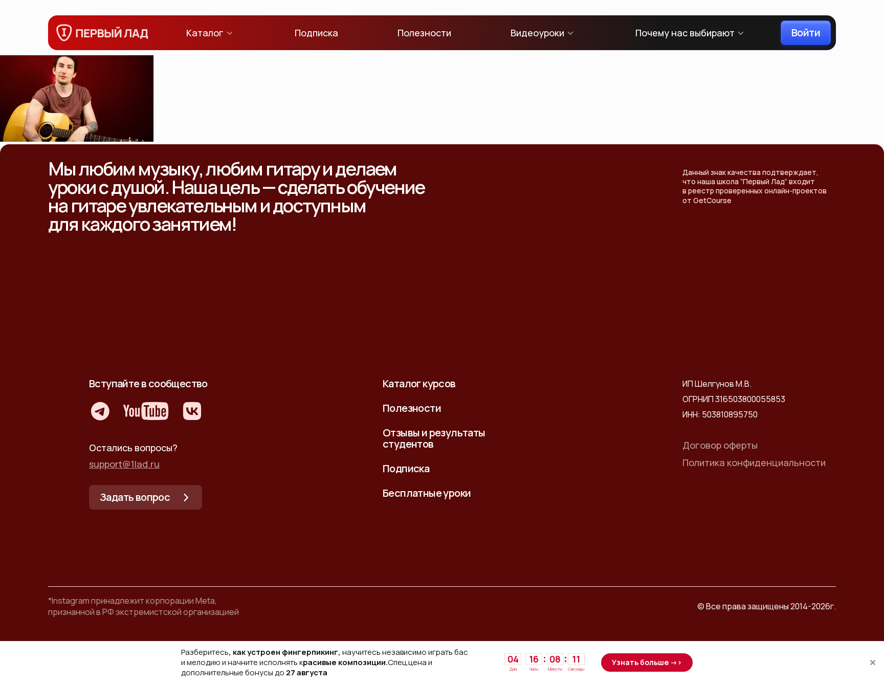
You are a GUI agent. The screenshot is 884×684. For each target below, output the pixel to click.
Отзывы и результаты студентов (434, 438)
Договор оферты (720, 445)
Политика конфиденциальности (754, 462)
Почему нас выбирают (685, 33)
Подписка (316, 33)
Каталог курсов (419, 383)
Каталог (205, 33)
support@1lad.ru (124, 464)
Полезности (424, 33)
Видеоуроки (537, 33)
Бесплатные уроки (427, 493)
